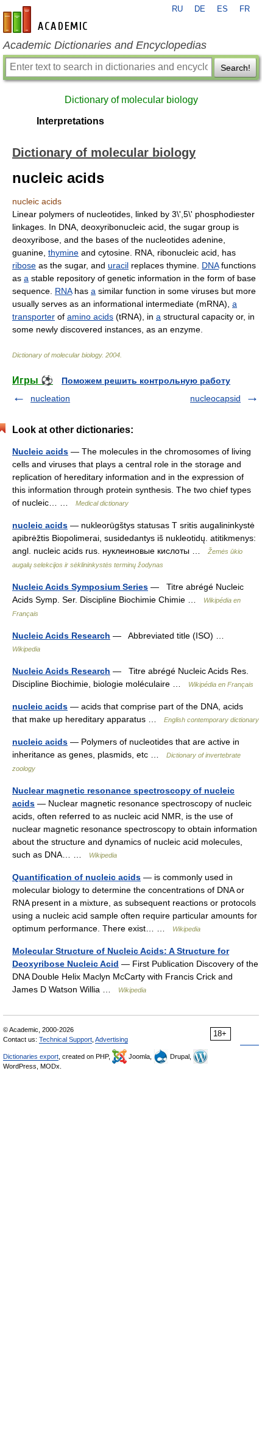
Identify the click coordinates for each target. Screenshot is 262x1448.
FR (244, 9)
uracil (118, 265)
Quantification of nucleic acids (76, 877)
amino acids (90, 316)
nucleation (50, 398)
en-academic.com (47, 19)
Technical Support (65, 1039)
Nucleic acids (40, 451)
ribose (24, 265)
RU (177, 9)
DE (199, 9)
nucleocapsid (215, 398)
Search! (235, 68)
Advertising (111, 1039)
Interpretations (70, 121)
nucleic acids (40, 525)
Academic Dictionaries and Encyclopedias (105, 45)
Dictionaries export (30, 1056)
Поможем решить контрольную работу (146, 380)
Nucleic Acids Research (61, 635)
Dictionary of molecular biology (131, 100)
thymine (63, 252)
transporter (33, 316)
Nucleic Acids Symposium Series (80, 587)
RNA (63, 291)
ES (222, 9)
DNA (210, 265)
